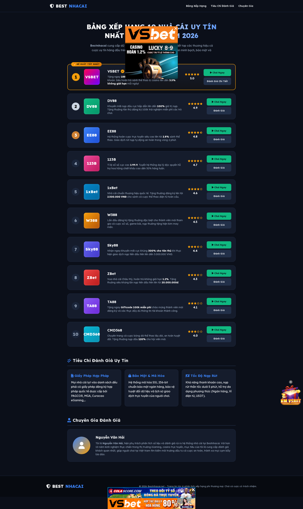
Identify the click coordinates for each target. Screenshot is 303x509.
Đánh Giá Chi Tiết (217, 81)
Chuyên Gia (245, 6)
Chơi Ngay (218, 72)
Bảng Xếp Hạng (196, 6)
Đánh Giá (219, 110)
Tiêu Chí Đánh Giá (222, 6)
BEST (71, 6)
